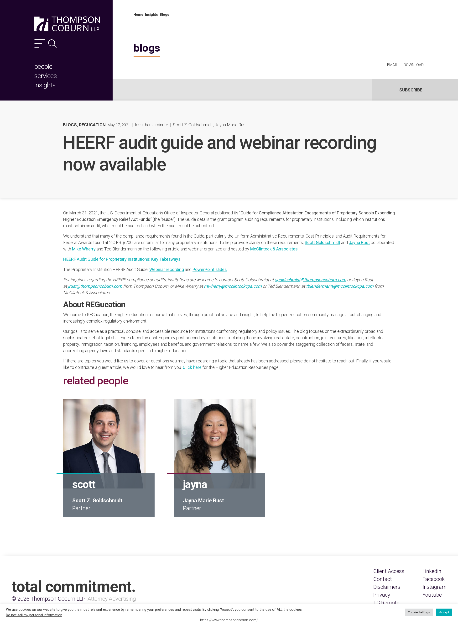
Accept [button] (444, 612)
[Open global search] (52, 43)
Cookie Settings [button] (419, 612)
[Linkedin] (431, 571)
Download (414, 65)
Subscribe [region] (410, 89)
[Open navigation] (39, 43)
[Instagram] (434, 587)
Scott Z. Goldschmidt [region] (192, 124)
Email (392, 65)
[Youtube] (432, 595)
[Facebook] (433, 579)
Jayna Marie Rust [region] (231, 124)
